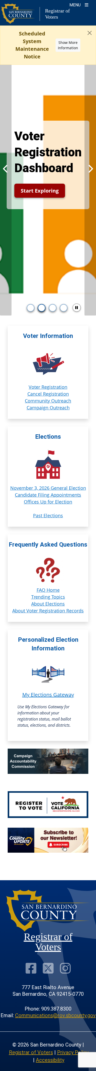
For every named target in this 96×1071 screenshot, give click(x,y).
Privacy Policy (73, 1052)
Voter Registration (48, 387)
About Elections (48, 604)
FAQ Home (48, 590)
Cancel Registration (48, 394)
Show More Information (68, 45)
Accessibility (50, 1060)
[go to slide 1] (31, 308)
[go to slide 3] (53, 308)
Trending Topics (48, 597)
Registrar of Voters (31, 1052)
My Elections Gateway (48, 694)
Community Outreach (48, 401)
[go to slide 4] (64, 308)
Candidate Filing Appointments (48, 495)
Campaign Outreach (48, 408)
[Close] (89, 33)
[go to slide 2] (42, 308)
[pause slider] (76, 308)
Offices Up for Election (48, 502)
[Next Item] (90, 169)
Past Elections (48, 515)
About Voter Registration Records (48, 611)
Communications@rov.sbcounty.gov (55, 1015)
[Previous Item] (6, 169)
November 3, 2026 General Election (48, 488)
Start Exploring (40, 190)
